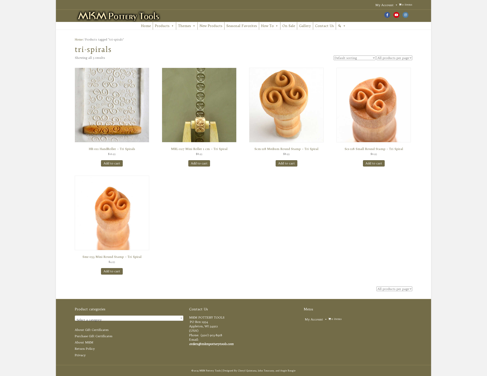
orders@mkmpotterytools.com (211, 344)
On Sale (288, 26)
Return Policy (85, 349)
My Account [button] (384, 5)
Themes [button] (184, 26)
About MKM (84, 342)
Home (146, 26)
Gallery (305, 26)
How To (267, 26)
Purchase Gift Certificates (93, 336)
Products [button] (162, 26)
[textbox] (129, 320)
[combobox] (129, 318)
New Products (211, 26)
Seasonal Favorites (241, 26)
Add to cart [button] (111, 163)
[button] (342, 26)
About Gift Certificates (92, 330)
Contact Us (324, 26)
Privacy (80, 355)
